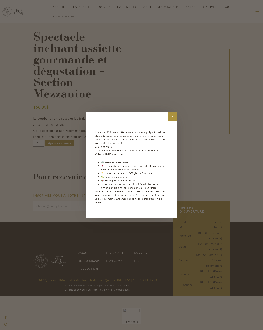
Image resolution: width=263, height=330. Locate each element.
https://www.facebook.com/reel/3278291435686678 (126, 150)
